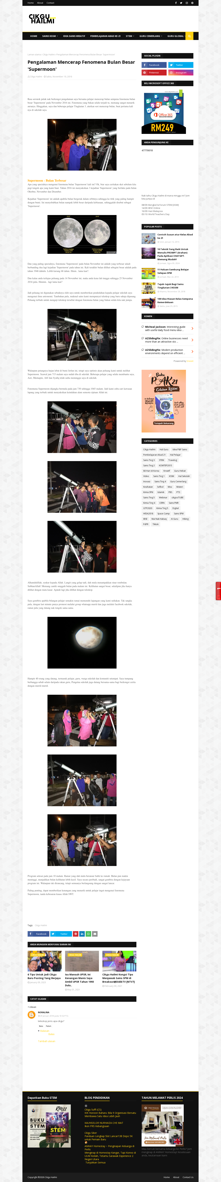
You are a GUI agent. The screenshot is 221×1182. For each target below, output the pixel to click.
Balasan (44, 1030)
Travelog (172, 460)
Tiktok (155, 524)
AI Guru (174, 518)
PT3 (178, 492)
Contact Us (188, 1177)
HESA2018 (148, 513)
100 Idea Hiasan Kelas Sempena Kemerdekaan (175, 300)
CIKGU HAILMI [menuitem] (38, 43)
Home (31, 2)
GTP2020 (147, 508)
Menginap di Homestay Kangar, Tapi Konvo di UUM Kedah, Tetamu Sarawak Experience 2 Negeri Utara (110, 1156)
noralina (43, 1012)
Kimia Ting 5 (162, 508)
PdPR (145, 524)
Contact (50, 2)
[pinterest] (191, 3)
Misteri (179, 486)
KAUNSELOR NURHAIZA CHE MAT (104, 1122)
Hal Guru (164, 449)
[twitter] (181, 3)
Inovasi (146, 481)
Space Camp (163, 513)
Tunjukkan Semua (95, 1162)
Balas (41, 1026)
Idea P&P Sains (180, 449)
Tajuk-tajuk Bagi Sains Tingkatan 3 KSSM (170, 286)
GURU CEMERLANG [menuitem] (150, 36)
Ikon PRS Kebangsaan (97, 1126)
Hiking (185, 518)
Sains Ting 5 (149, 497)
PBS (170, 492)
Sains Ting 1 (159, 476)
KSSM (171, 476)
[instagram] (187, 3)
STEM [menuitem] (129, 36)
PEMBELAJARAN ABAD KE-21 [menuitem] (105, 36)
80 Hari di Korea (151, 470)
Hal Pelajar (175, 454)
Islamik (160, 492)
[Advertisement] (82, 104)
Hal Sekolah (184, 476)
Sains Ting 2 (149, 465)
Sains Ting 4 (160, 481)
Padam (48, 1026)
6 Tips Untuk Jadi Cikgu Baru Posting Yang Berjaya (44, 976)
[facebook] (175, 3)
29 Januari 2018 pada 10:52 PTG (54, 1016)
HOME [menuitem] (33, 36)
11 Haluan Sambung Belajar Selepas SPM (173, 271)
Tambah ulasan (46, 1041)
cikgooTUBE (177, 497)
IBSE (145, 518)
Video (146, 476)
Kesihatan (148, 486)
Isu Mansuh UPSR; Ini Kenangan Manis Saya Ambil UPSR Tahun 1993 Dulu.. (79, 980)
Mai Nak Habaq (159, 518)
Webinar (163, 497)
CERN (162, 502)
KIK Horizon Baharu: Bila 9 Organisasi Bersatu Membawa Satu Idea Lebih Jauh (110, 1114)
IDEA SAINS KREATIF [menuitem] (74, 36)
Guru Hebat (180, 470)
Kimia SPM (148, 492)
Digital (175, 508)
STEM (161, 460)
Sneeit (190, 361)
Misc (170, 486)
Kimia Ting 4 (149, 502)
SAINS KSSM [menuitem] (49, 36)
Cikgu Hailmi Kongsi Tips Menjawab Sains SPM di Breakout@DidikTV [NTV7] (118, 978)
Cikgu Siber (91, 1132)
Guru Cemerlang (178, 481)
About (40, 2)
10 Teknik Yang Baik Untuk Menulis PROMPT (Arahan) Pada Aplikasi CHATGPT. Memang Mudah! (172, 254)
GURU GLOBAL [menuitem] (175, 36)
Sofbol (160, 486)
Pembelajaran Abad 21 (154, 454)
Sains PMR (174, 502)
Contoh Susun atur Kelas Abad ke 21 (175, 236)
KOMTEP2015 (165, 465)
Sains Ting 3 (149, 460)
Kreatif (167, 470)
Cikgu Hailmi (49, 54)
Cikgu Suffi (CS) (93, 1109)
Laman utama (34, 54)
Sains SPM (179, 513)
